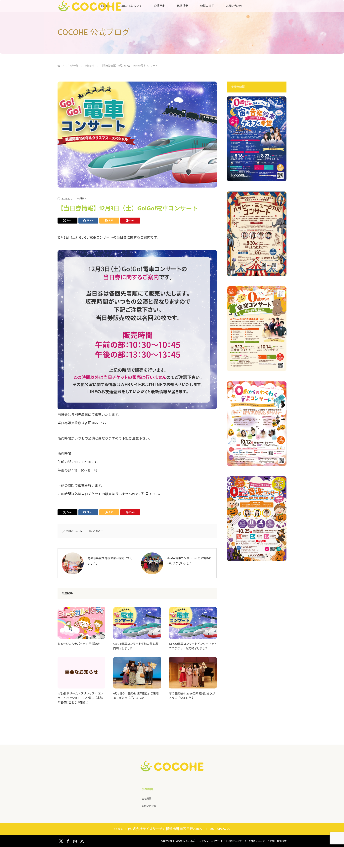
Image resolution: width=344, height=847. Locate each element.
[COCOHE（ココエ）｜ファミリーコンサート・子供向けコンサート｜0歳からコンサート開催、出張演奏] (172, 768)
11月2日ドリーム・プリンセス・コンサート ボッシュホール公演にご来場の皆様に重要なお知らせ (80, 698)
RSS (81, 840)
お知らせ (82, 198)
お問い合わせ (234, 6)
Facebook (67, 840)
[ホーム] (59, 61)
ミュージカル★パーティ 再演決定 (79, 644)
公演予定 (159, 6)
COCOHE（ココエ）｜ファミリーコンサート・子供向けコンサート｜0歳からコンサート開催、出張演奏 (231, 841)
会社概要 (146, 798)
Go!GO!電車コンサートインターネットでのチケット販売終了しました (193, 646)
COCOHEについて (131, 6)
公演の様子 (207, 6)
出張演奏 (182, 6)
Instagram (74, 840)
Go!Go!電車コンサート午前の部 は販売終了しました (135, 646)
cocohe (79, 531)
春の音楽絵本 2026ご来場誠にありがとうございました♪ (192, 696)
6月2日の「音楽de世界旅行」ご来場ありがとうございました (136, 696)
